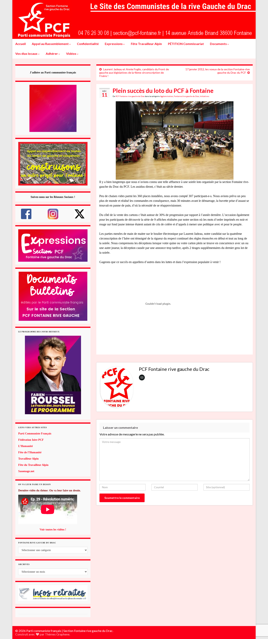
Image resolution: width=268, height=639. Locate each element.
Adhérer (52, 53)
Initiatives (204, 96)
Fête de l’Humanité (29, 452)
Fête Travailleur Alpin (146, 44)
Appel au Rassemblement (50, 44)
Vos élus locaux (26, 53)
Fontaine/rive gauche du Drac (186, 96)
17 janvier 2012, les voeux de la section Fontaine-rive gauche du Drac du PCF (217, 71)
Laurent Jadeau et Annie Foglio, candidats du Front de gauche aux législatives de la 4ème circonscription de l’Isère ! (134, 73)
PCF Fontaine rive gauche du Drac (130, 96)
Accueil (20, 44)
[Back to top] (259, 616)
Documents (218, 44)
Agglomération (166, 96)
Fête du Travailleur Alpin (33, 464)
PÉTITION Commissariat (186, 44)
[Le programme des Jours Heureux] (53, 375)
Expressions (114, 44)
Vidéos (71, 53)
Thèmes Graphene (57, 634)
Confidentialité (88, 44)
